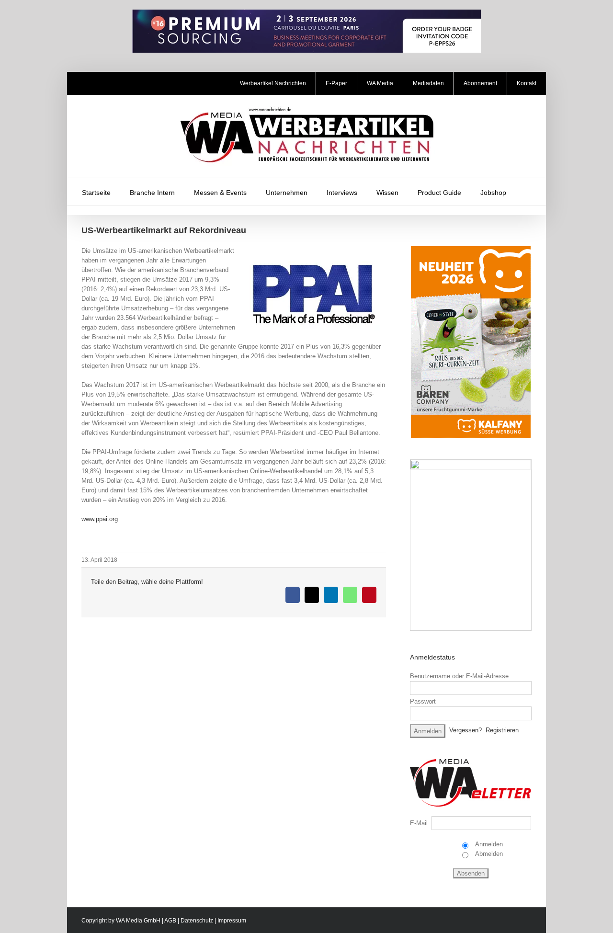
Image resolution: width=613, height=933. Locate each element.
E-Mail (419, 823)
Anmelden (488, 844)
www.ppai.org (99, 519)
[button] (528, 191)
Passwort (423, 701)
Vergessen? (465, 730)
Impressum (231, 920)
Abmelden (488, 853)
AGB (170, 920)
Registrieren (502, 730)
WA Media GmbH (138, 920)
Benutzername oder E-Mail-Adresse (459, 676)
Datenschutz (197, 920)
